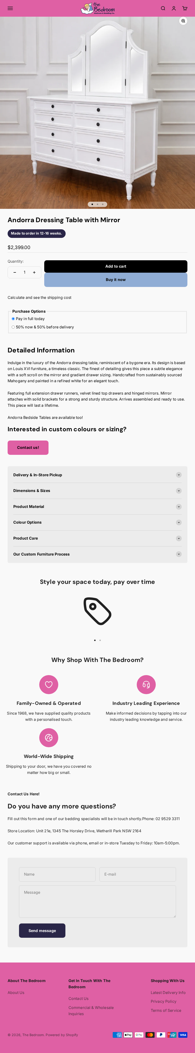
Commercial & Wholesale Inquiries (91, 1010)
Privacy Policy (163, 1001)
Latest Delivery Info (168, 992)
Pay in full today (30, 318)
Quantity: (16, 261)
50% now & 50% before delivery (45, 327)
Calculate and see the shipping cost (40, 297)
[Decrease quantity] (15, 272)
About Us (16, 992)
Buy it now (116, 279)
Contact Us (78, 998)
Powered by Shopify (62, 1035)
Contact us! (28, 447)
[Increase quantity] (34, 272)
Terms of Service (166, 1010)
